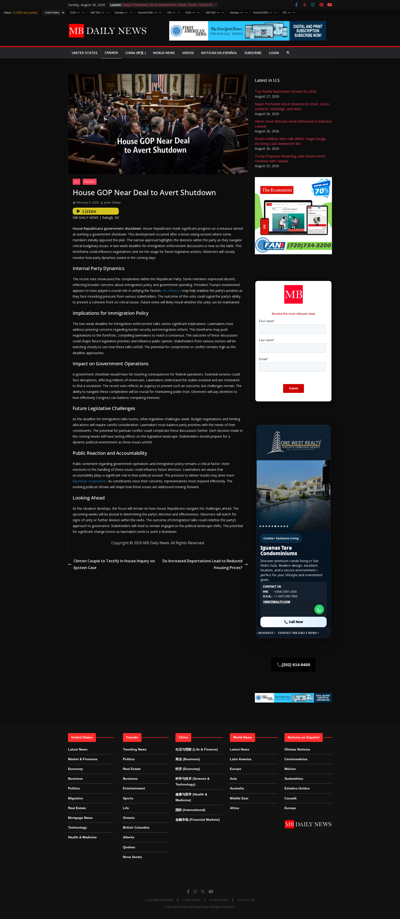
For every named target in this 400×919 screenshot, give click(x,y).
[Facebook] (188, 891)
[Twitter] (203, 891)
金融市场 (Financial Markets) (197, 819)
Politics (89, 181)
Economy (75, 769)
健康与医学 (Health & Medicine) (191, 797)
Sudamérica (293, 778)
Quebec (129, 847)
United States (84, 53)
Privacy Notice (219, 900)
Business (75, 778)
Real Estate (77, 808)
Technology (77, 827)
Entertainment (134, 788)
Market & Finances (82, 759)
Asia (233, 778)
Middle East (239, 798)
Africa (234, 808)
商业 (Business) (187, 759)
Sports (128, 798)
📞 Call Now (293, 622)
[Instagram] (195, 891)
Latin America (240, 759)
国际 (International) (190, 810)
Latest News (78, 749)
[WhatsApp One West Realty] (319, 609)
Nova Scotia (132, 857)
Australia (237, 788)
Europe (235, 769)
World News (164, 53)
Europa (290, 808)
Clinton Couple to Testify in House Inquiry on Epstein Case (114, 564)
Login (274, 53)
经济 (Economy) (187, 769)
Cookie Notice (191, 900)
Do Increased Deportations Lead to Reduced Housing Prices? (202, 564)
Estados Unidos (297, 788)
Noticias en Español (219, 53)
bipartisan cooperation (89, 481)
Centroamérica (295, 759)
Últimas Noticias (297, 749)
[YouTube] (211, 891)
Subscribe (253, 53)
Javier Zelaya (112, 202)
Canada (111, 52)
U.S (76, 181)
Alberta (128, 837)
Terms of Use (246, 900)
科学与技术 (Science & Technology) (192, 781)
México (290, 769)
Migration (75, 798)
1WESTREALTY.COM (276, 602)
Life (126, 808)
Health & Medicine (82, 837)
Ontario (129, 818)
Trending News (135, 749)
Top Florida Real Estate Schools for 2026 (285, 91)
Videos (188, 53)
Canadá (290, 798)
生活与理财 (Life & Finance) (196, 749)
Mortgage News (80, 818)
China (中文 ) (135, 53)
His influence (171, 290)
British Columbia (136, 827)
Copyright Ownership (159, 900)
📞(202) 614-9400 (293, 664)
